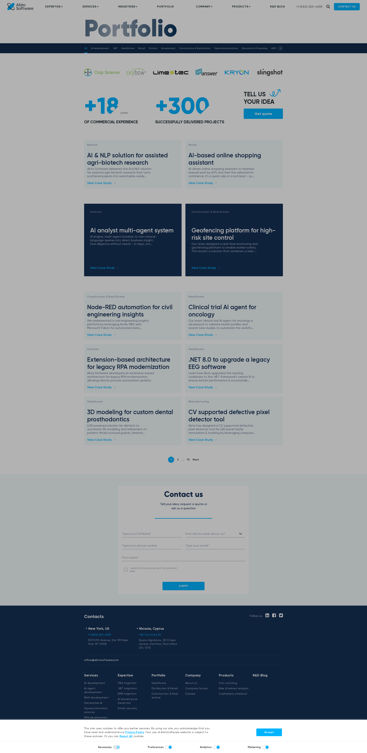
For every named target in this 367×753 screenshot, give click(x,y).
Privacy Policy (134, 732)
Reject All (126, 736)
